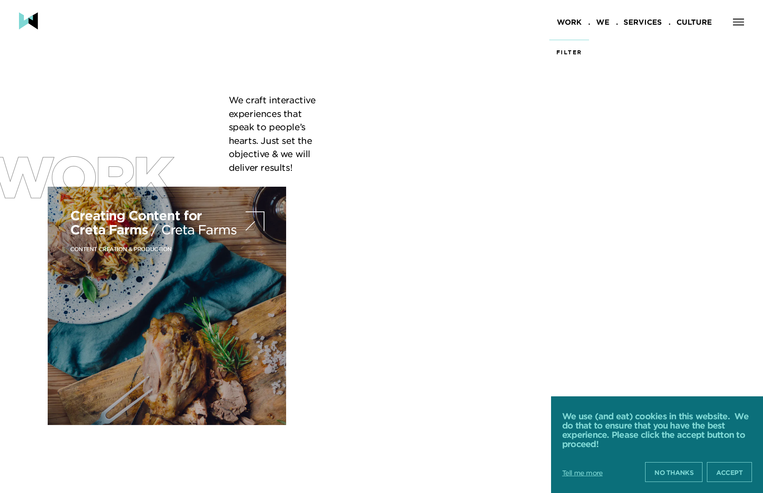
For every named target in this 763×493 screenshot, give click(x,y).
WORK (569, 21)
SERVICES (642, 21)
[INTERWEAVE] (28, 21)
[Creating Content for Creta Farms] (167, 306)
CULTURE (694, 21)
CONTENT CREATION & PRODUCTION (120, 248)
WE (602, 21)
